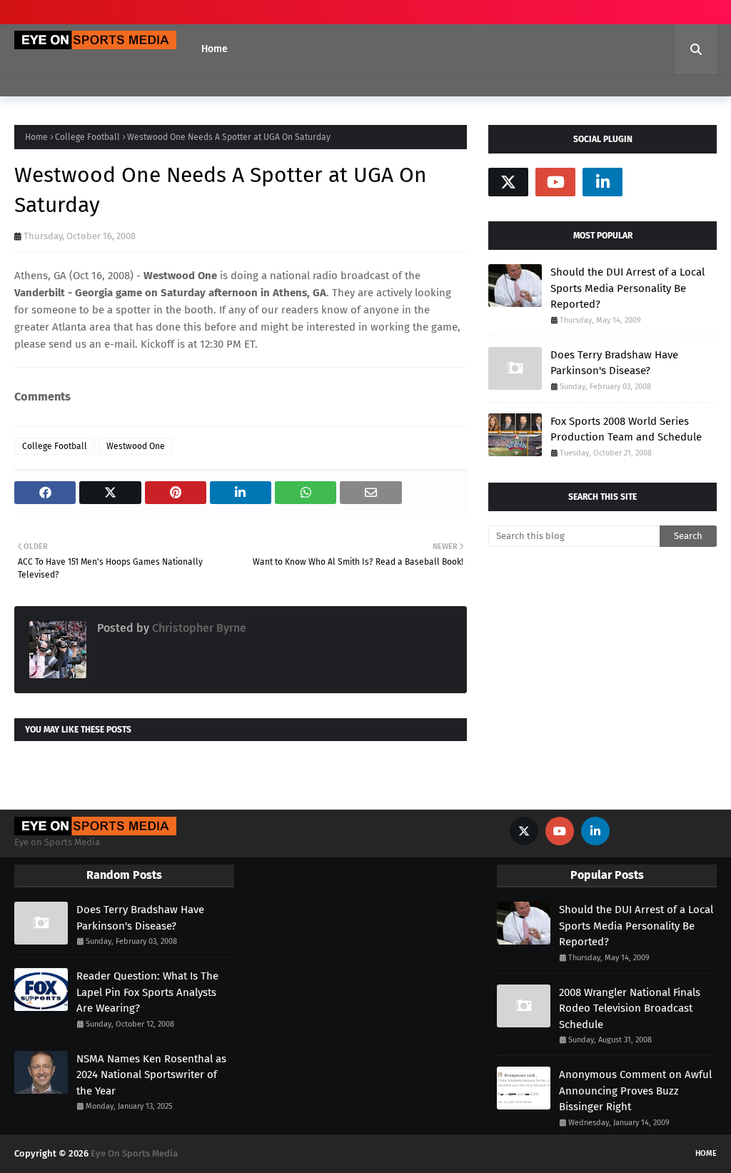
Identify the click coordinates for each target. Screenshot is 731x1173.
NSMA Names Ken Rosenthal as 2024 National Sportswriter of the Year (151, 1074)
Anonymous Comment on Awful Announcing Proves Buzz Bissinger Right (635, 1090)
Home (36, 137)
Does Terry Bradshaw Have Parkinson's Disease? (614, 363)
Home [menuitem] (214, 49)
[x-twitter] (508, 182)
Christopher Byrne (197, 628)
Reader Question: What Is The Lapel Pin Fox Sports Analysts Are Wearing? (147, 992)
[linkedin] (602, 182)
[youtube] (555, 182)
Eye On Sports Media (134, 1153)
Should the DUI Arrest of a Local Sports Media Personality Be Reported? (627, 288)
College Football (87, 137)
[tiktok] (650, 182)
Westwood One (135, 446)
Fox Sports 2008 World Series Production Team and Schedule (626, 429)
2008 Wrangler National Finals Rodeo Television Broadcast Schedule (629, 1008)
